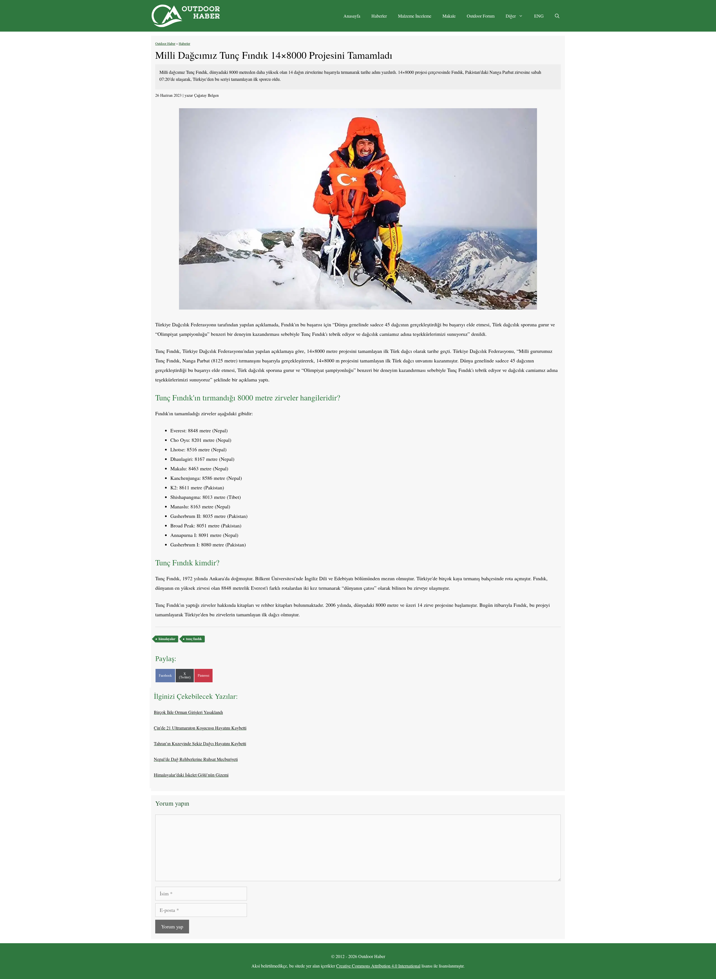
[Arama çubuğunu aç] (557, 16)
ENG (539, 16)
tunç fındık (194, 638)
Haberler (379, 16)
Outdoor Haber (165, 43)
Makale (449, 16)
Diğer (511, 16)
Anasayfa (351, 16)
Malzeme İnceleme (414, 16)
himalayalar (167, 638)
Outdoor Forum (480, 16)
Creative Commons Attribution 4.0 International (378, 966)
